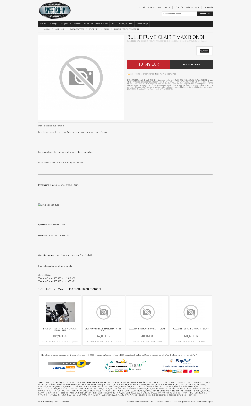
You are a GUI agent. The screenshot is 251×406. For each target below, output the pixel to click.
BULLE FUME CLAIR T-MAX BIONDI (126, 29)
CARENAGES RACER (77, 29)
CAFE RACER (59, 29)
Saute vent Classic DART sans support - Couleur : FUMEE (103, 330)
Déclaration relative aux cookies (137, 402)
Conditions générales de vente (184, 402)
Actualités (151, 7)
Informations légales (205, 402)
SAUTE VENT (93, 29)
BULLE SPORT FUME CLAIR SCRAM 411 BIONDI (147, 329)
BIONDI (106, 29)
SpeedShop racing (45, 382)
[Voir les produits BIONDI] (204, 51)
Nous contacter (164, 7)
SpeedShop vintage (61, 382)
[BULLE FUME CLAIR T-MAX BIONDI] (81, 77)
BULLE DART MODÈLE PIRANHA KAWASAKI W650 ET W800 (60, 330)
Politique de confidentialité (161, 402)
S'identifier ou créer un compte (187, 7)
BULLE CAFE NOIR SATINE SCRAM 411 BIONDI (191, 329)
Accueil (142, 7)
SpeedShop (46, 29)
